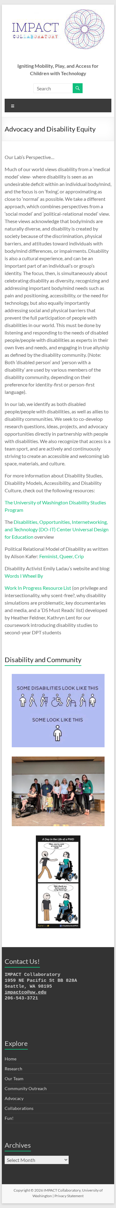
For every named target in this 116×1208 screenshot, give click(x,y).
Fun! (9, 1118)
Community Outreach (26, 1088)
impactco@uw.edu (25, 992)
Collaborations (19, 1108)
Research (13, 1068)
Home (10, 1058)
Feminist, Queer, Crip (61, 556)
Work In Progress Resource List (38, 588)
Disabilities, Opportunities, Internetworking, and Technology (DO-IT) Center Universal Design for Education (57, 529)
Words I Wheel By (24, 576)
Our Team (14, 1078)
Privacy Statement (69, 1195)
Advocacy (14, 1098)
